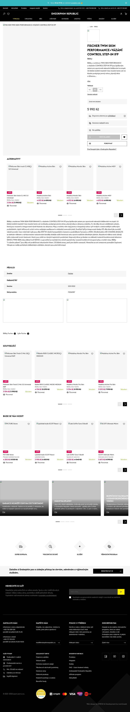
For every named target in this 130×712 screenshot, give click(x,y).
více (88, 81)
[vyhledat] (4, 14)
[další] (121, 215)
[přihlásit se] (121, 14)
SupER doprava (12, 676)
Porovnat (13, 206)
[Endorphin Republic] (65, 14)
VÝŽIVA (89, 19)
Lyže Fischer (21, 333)
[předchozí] (116, 215)
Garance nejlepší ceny (100, 123)
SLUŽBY (113, 19)
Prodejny (24, 8)
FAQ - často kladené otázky (79, 667)
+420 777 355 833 (121, 8)
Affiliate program (75, 674)
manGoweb (122, 704)
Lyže (91, 26)
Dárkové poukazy (42, 674)
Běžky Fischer (8, 333)
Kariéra (45, 8)
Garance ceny (41, 671)
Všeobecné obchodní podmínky (47, 667)
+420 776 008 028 (90, 8)
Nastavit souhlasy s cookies (45, 678)
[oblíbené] (8, 14)
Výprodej (16, 19)
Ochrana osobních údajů (45, 664)
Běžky (96, 26)
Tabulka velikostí (92, 94)
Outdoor (65, 19)
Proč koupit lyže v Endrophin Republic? (101, 149)
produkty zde (75, 3)
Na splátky (96, 130)
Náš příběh (14, 8)
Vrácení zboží (41, 660)
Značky (101, 19)
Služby (71, 664)
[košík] (126, 14)
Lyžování (53, 19)
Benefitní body (41, 681)
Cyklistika (28, 19)
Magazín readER (35, 8)
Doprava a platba (42, 657)
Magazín (72, 660)
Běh (40, 19)
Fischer (70, 273)
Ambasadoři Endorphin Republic (80, 671)
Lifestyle (77, 19)
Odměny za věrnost (13, 673)
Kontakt (5, 8)
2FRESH (101, 704)
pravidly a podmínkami (47, 595)
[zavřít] (126, 3)
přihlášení (111, 116)
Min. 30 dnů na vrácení (15, 669)
